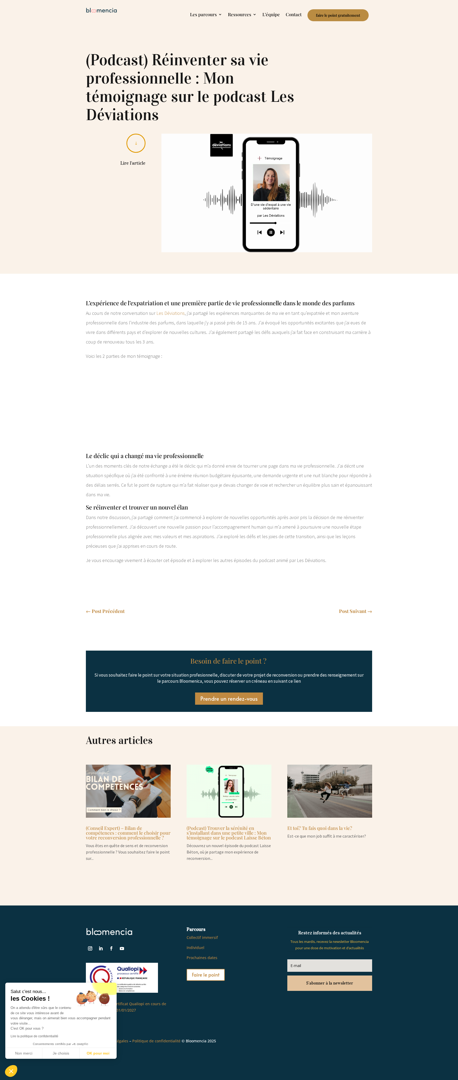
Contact (294, 14)
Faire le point (205, 974)
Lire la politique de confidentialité (34, 1036)
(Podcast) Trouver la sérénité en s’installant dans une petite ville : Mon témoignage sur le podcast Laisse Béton (229, 833)
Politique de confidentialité (156, 1040)
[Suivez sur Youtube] (122, 948)
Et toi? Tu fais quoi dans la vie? (319, 828)
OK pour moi (98, 1053)
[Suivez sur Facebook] (111, 948)
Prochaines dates (202, 957)
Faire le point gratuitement (338, 15)
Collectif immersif (202, 937)
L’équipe (271, 14)
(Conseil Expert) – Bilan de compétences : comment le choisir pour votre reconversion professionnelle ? (128, 833)
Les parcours (203, 14)
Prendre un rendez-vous (229, 698)
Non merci (23, 1053)
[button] (11, 1071)
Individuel (195, 947)
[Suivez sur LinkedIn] (100, 948)
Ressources (239, 14)
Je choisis (61, 1053)
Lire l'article (133, 163)
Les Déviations (170, 313)
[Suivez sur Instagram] (90, 948)
